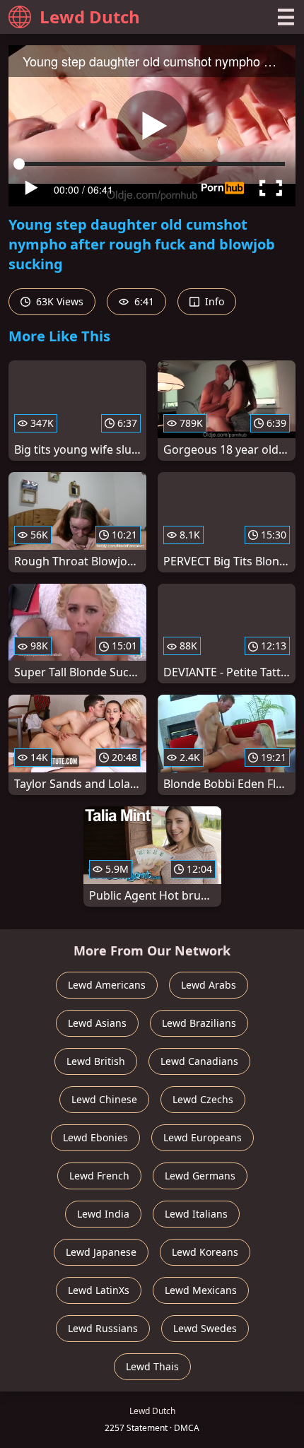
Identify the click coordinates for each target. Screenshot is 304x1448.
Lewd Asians (97, 1023)
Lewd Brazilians (199, 1023)
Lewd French (99, 1175)
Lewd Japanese (101, 1252)
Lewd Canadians (199, 1061)
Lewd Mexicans (201, 1290)
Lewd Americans (107, 984)
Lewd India (103, 1213)
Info (213, 301)
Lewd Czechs (203, 1099)
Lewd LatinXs (98, 1290)
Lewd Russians (103, 1328)
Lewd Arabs (208, 984)
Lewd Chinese (104, 1099)
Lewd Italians (196, 1213)
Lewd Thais (152, 1366)
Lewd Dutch (90, 16)
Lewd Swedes (205, 1328)
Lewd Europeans (202, 1137)
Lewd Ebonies (95, 1137)
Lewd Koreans (205, 1252)
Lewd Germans (200, 1175)
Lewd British (95, 1061)
